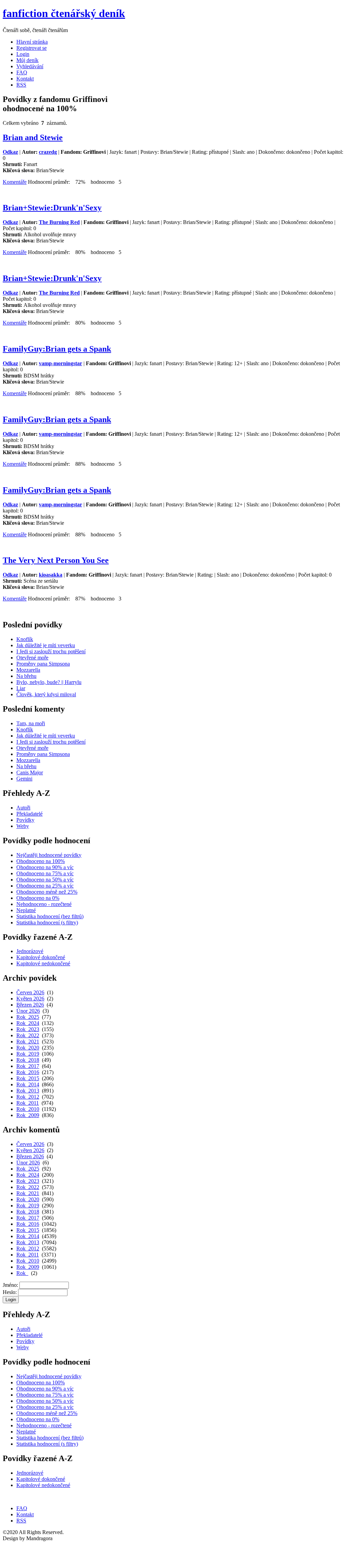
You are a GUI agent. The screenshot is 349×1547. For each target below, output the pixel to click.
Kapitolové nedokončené (43, 963)
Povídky (25, 820)
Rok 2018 (27, 1060)
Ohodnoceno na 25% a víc (45, 886)
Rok (22, 1273)
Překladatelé (29, 814)
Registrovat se (31, 48)
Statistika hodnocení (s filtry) (47, 922)
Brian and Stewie (33, 137)
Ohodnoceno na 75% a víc (45, 873)
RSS (21, 85)
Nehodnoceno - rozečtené (44, 904)
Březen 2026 (30, 1005)
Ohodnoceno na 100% (40, 861)
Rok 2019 (27, 1054)
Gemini (24, 779)
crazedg (48, 152)
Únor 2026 (28, 1011)
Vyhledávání (29, 66)
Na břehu (26, 676)
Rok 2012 (27, 1097)
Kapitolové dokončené (40, 957)
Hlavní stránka (32, 42)
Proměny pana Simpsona (43, 664)
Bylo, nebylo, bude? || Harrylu (48, 682)
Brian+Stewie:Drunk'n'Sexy (52, 207)
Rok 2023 (27, 1029)
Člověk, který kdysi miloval (46, 694)
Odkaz (10, 152)
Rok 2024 (27, 1023)
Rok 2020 (27, 1048)
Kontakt (25, 78)
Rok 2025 (27, 1017)
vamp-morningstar (60, 363)
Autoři (23, 807)
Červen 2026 (30, 992)
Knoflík (24, 639)
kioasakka (50, 575)
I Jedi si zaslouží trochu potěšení (51, 651)
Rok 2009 (27, 1115)
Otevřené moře (32, 657)
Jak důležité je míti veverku (45, 645)
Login (22, 54)
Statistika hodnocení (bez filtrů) (50, 916)
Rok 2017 (27, 1066)
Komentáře (15, 182)
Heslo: (10, 1292)
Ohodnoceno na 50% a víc (45, 879)
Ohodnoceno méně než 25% (46, 892)
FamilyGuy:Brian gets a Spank (57, 348)
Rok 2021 (27, 1041)
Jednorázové (29, 951)
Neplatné (26, 910)
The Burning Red (59, 222)
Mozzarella (28, 670)
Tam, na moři (30, 723)
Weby (22, 826)
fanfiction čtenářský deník (64, 13)
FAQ (21, 72)
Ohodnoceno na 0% (37, 898)
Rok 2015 (27, 1078)
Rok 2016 (27, 1072)
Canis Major (29, 772)
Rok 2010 (27, 1109)
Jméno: (10, 1285)
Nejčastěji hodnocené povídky (48, 855)
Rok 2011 (27, 1103)
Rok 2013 (27, 1091)
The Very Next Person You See (56, 560)
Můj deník (27, 60)
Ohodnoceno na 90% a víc (45, 867)
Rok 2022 (27, 1035)
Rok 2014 (27, 1084)
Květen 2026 (30, 998)
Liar (20, 688)
